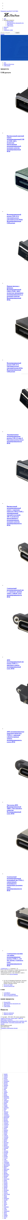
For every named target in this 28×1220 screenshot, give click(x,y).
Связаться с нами (8, 30)
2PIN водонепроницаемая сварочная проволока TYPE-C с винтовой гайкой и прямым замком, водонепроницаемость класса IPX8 (15, 737)
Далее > (6, 968)
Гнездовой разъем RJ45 (15, 1022)
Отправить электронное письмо (9, 1028)
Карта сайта (14, 1018)
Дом (5, 18)
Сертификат (7, 992)
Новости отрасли (8, 1014)
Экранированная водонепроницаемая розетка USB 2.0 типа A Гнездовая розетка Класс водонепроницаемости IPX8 (15, 439)
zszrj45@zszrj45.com (9, 986)
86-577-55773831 (8, 984)
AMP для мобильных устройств (12, 1019)
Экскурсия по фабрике (10, 994)
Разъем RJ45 (10, 21)
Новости (6, 27)
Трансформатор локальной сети (15, 23)
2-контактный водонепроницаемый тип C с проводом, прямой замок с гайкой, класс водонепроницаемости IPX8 (15, 592)
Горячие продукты (5, 1018)
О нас (5, 28)
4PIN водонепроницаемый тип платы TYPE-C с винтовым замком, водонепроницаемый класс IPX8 (15, 664)
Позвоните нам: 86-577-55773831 (9, 11)
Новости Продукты (9, 64)
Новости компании (9, 1013)
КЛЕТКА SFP (23, 1021)
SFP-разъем (10, 24)
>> (9, 968)
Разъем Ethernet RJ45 (13, 1021)
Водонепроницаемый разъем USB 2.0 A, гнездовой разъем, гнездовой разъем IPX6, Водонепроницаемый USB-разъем (15, 367)
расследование (14, 974)
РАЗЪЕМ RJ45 (4, 1022)
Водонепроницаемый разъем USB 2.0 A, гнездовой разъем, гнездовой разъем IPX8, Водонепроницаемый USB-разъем (15, 219)
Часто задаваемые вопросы (11, 995)
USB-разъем (10, 25)
